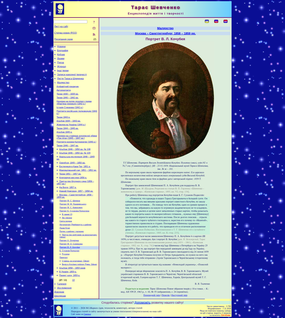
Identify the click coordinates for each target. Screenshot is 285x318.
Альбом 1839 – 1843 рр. (69, 121)
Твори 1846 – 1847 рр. (68, 145)
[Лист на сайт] (94, 28)
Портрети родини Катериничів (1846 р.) (76, 142)
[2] (73, 280)
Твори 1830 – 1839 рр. (68, 94)
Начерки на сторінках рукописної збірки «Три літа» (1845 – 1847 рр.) (77, 137)
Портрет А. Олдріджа (69, 240)
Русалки (65, 254)
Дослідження (64, 288)
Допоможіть (142, 302)
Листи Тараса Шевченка (70, 78)
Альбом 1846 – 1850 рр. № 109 (74, 153)
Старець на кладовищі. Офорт (75, 261)
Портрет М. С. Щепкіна (70, 201)
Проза (60, 62)
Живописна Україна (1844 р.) (71, 124)
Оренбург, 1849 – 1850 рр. (72, 163)
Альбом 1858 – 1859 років (72, 268)
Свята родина (66, 221)
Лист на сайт (61, 26)
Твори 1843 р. (63, 117)
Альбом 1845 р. (64, 132)
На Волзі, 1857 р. (67, 187)
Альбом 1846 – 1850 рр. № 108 (74, 149)
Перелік (166, 295)
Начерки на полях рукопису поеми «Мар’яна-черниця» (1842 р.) (74, 102)
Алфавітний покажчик (68, 86)
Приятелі (64, 257)
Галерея (61, 284)
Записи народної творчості (72, 74)
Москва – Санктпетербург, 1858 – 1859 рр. (165, 33)
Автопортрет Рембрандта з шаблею (75, 224)
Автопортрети (64, 90)
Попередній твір (151, 295)
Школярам (60, 296)
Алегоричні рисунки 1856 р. (73, 177)
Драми (60, 58)
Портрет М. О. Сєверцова (71, 244)
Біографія (62, 50)
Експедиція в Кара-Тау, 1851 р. (75, 166)
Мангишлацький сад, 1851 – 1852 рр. (78, 170)
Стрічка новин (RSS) (65, 33)
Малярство (63, 82)
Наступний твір (179, 295)
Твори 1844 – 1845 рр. (68, 128)
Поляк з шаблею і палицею (72, 231)
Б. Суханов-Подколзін (69, 251)
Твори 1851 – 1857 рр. (70, 174)
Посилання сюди (63, 39)
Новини (61, 46)
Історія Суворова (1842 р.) (70, 107)
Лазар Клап (65, 228)
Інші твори (63, 70)
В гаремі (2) (67, 214)
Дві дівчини (67, 218)
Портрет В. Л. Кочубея (70, 247)
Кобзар (61, 54)
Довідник (59, 292)
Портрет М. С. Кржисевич (71, 207)
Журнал (61, 66)
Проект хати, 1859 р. (69, 275)
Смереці (87, 314)
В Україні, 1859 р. (68, 272)
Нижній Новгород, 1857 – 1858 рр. (76, 191)
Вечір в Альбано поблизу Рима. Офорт (79, 264)
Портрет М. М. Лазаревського (73, 204)
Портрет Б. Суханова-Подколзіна (74, 211)
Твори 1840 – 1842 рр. (68, 97)
